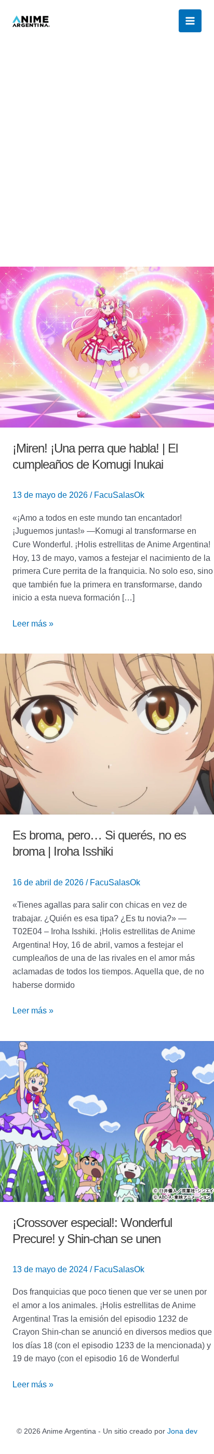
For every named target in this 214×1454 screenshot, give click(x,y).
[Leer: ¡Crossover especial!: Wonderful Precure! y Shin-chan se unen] (107, 1120)
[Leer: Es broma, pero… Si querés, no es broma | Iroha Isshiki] (107, 733)
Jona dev (182, 1431)
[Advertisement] (107, 154)
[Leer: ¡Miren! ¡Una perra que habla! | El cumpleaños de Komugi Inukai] (107, 346)
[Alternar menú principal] (190, 20)
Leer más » (33, 622)
